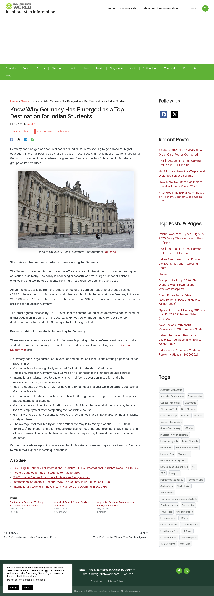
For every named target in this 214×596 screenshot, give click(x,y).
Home (111, 8)
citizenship (190, 402)
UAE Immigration (184, 511)
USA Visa (187, 531)
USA (194, 68)
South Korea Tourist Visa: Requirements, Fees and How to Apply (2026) (179, 299)
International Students (187, 447)
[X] (18, 139)
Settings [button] (14, 587)
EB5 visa (185, 415)
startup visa (166, 486)
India (73, 68)
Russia (99, 68)
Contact (191, 8)
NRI (194, 467)
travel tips (166, 511)
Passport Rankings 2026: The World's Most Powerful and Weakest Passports (178, 285)
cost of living (188, 409)
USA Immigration (190, 524)
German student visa (22, 131)
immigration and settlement (174, 434)
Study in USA (167, 492)
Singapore (116, 68)
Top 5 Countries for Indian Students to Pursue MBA (46, 472)
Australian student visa (172, 396)
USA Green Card (168, 524)
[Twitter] (187, 571)
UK (183, 68)
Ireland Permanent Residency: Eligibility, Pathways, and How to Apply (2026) (180, 339)
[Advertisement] (107, 40)
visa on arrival (167, 543)
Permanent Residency (171, 479)
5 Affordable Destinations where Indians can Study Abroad (51, 477)
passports (174, 473)
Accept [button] (27, 587)
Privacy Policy (115, 581)
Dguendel (110, 251)
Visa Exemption (189, 537)
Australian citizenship (171, 390)
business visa (195, 396)
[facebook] (163, 114)
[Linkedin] (25, 139)
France (40, 68)
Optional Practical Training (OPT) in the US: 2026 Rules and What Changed (182, 314)
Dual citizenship (168, 415)
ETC (8, 76)
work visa (185, 543)
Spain (132, 68)
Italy (86, 68)
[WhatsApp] (32, 139)
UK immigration (168, 518)
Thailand (169, 68)
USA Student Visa (169, 531)
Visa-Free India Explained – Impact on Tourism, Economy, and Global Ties (181, 197)
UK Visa (184, 518)
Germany (58, 68)
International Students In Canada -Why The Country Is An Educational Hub (61, 481)
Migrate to (183, 454)
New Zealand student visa (174, 467)
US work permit (168, 537)
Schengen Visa (195, 479)
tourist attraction (169, 505)
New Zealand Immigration (173, 460)
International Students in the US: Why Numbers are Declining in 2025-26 (60, 486)
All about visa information (30, 11)
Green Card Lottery (170, 428)
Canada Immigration (170, 402)
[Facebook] (11, 139)
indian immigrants (169, 441)
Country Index (129, 8)
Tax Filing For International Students (178, 499)
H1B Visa (189, 428)
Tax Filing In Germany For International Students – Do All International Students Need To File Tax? (76, 468)
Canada (11, 68)
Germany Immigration (171, 422)
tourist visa (188, 505)
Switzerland (150, 68)
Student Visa (62, 131)
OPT (162, 473)
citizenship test (168, 409)
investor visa (167, 454)
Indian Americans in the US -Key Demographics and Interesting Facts (180, 263)
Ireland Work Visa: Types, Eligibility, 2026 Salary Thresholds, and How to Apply (182, 238)
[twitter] (174, 114)
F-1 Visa (198, 415)
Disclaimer (96, 581)
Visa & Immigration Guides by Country (111, 570)
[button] (205, 8)
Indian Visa (166, 447)
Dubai (25, 68)
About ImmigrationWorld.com (161, 8)
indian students (44, 131)
